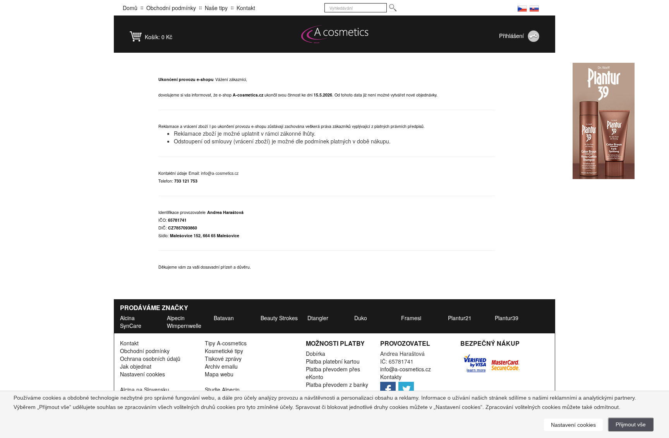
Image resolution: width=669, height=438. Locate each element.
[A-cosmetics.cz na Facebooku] (388, 387)
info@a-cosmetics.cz (219, 173)
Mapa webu (219, 374)
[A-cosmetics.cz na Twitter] (406, 387)
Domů (130, 8)
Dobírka (315, 353)
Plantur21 (460, 318)
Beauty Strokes (279, 318)
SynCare (130, 325)
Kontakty (390, 377)
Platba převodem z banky (337, 384)
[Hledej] (392, 8)
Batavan (224, 318)
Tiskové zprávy (223, 358)
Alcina (127, 318)
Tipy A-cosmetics (226, 343)
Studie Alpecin (222, 389)
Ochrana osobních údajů (150, 358)
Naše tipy (216, 8)
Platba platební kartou (333, 361)
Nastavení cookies (142, 374)
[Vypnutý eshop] (522, 8)
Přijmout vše (631, 424)
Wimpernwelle (184, 325)
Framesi (411, 318)
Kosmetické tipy (224, 351)
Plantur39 (506, 318)
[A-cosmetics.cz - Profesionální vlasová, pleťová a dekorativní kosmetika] (334, 34)
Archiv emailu (221, 366)
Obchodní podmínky (171, 8)
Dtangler (317, 318)
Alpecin (176, 318)
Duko (360, 318)
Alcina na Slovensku (144, 389)
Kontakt (246, 8)
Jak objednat (135, 366)
